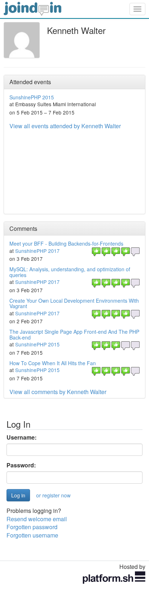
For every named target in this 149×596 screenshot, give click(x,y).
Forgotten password (32, 527)
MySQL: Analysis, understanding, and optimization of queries (69, 271)
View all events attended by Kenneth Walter (65, 126)
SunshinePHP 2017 (37, 250)
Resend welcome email (37, 519)
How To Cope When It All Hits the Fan (52, 363)
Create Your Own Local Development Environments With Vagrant (74, 303)
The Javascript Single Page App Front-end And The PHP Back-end (74, 334)
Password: (21, 465)
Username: (22, 437)
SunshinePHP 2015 (31, 97)
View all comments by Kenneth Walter (57, 392)
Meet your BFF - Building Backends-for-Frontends (66, 243)
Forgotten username (32, 535)
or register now (53, 495)
